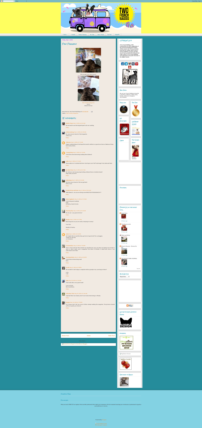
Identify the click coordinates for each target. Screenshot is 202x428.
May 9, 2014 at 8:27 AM (79, 170)
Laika (67, 161)
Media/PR (117, 35)
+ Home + (65, 35)
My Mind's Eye (69, 170)
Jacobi (67, 267)
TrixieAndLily (69, 245)
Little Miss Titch (70, 293)
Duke (67, 280)
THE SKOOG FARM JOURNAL (129, 258)
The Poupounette (126, 224)
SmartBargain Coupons (101, 425)
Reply (67, 127)
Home (89, 335)
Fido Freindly (69, 44)
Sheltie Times (69, 123)
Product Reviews (83, 35)
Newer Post (65, 335)
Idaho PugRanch (70, 199)
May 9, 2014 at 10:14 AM (85, 190)
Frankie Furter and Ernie (72, 190)
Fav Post (109, 35)
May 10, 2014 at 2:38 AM (75, 280)
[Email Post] (91, 111)
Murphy (68, 219)
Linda (67, 234)
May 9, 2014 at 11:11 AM (80, 199)
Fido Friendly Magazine (88, 102)
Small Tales (124, 213)
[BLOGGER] (129, 306)
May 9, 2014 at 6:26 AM (79, 123)
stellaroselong (70, 132)
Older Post (111, 335)
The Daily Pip (69, 210)
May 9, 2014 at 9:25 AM (78, 180)
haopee (68, 302)
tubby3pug (69, 180)
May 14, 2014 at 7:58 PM (76, 302)
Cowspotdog (69, 152)
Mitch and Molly (125, 235)
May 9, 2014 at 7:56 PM (79, 245)
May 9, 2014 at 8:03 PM (81, 257)
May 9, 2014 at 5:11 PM (76, 219)
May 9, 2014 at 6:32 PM (75, 234)
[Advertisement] (129, 173)
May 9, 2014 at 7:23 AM (77, 142)
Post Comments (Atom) (92, 340)
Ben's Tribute (101, 35)
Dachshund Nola (70, 257)
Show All (138, 268)
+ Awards (73, 35)
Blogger (104, 419)
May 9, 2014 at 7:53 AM (75, 161)
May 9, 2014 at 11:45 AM (79, 210)
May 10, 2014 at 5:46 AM (81, 293)
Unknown (68, 142)
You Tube (92, 35)
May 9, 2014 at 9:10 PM (75, 267)
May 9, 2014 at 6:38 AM (80, 132)
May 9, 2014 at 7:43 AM (79, 152)
